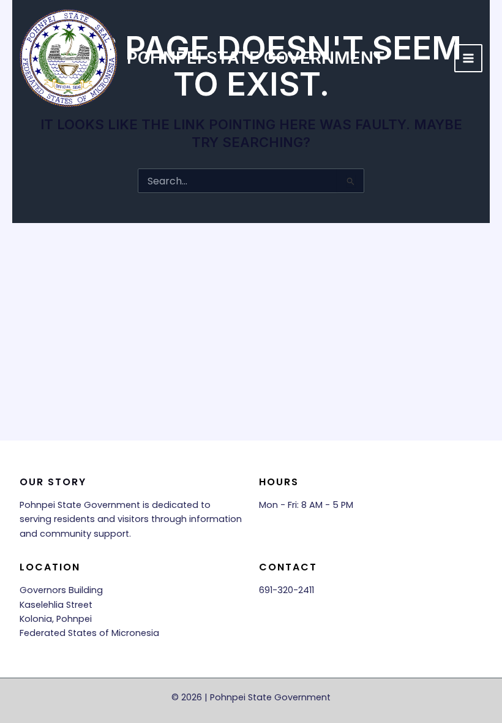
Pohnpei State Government (255, 57)
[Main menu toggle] (468, 58)
